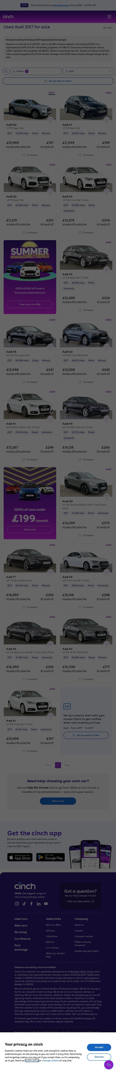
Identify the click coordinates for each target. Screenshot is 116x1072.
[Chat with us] (109, 1065)
